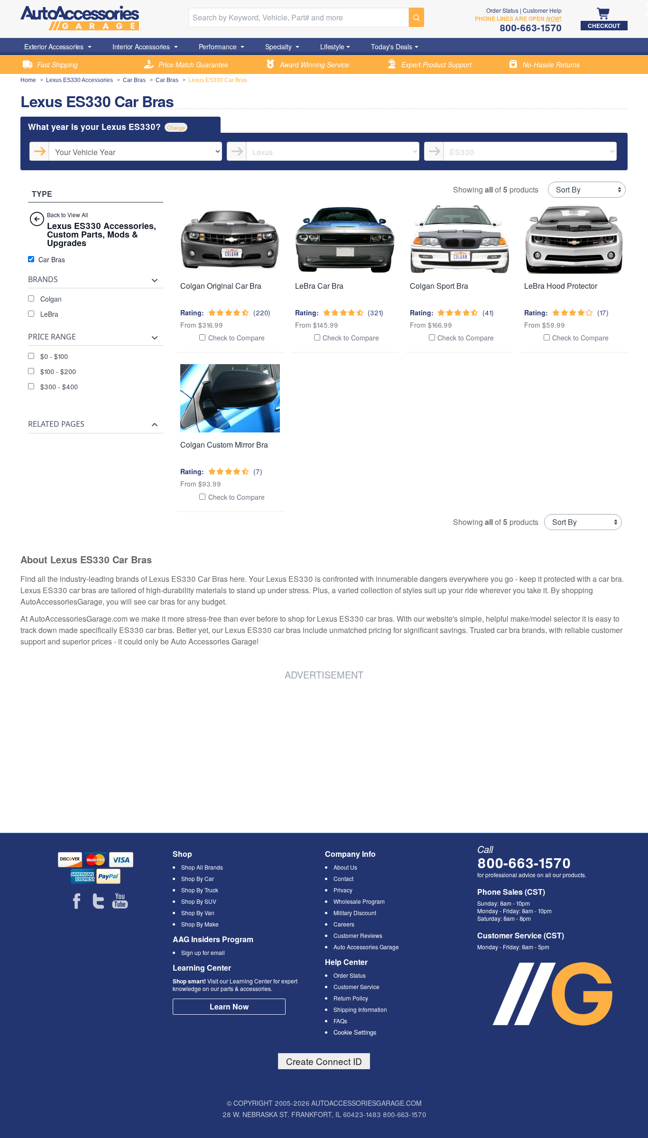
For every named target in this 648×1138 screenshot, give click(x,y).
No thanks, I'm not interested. (324, 640)
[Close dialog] (454, 453)
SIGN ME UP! (324, 606)
